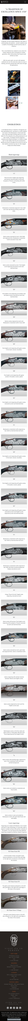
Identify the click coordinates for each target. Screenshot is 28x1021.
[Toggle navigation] (25, 2)
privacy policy (17, 1017)
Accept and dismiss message (14, 1019)
